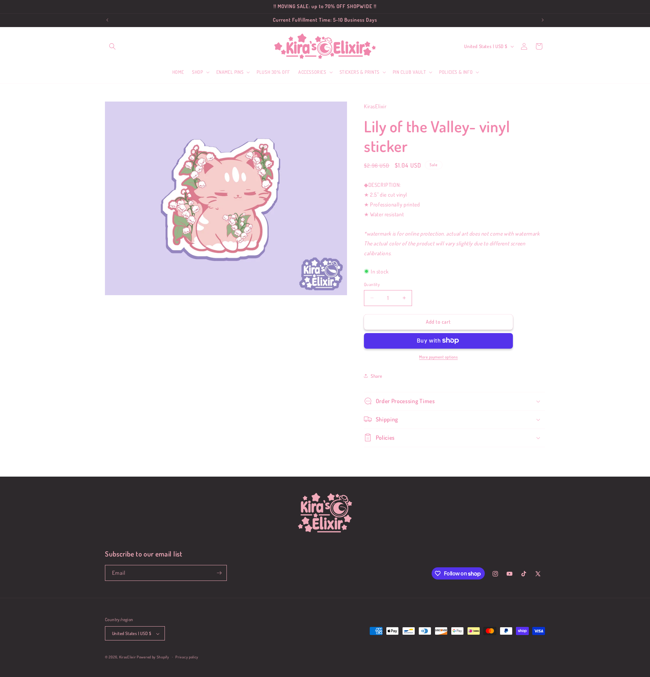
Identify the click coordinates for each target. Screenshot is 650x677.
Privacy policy (186, 657)
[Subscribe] (219, 573)
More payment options (438, 356)
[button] (112, 46)
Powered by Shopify (153, 657)
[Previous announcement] (107, 20)
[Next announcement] (542, 20)
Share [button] (377, 375)
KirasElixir (127, 657)
